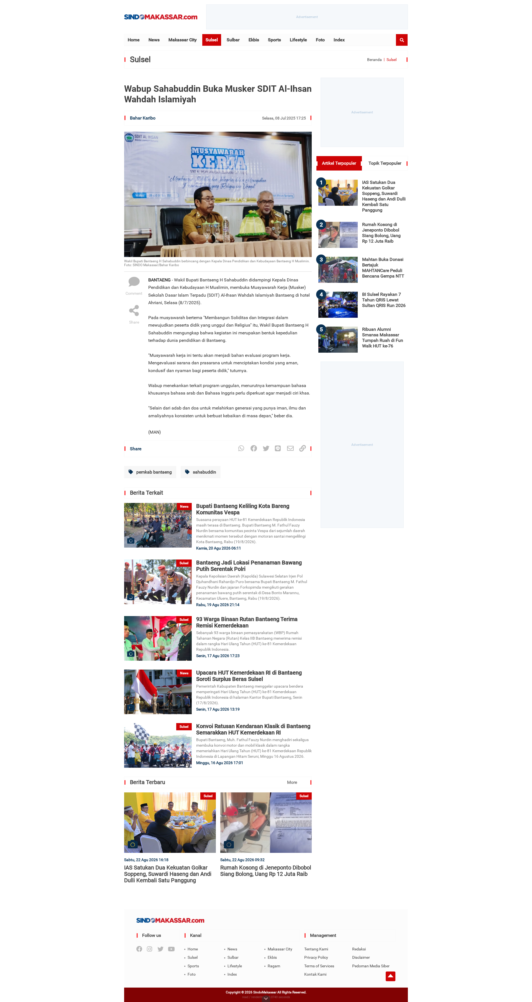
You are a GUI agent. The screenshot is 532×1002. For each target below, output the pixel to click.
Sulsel (212, 39)
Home (134, 39)
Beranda (374, 59)
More (292, 782)
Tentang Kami (316, 949)
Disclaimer (361, 957)
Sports (274, 39)
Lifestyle (298, 39)
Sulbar (233, 39)
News (154, 39)
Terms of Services (319, 966)
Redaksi (359, 949)
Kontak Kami (315, 974)
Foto (320, 39)
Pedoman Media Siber (371, 966)
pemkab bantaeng (153, 472)
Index (339, 39)
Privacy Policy (316, 957)
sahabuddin (204, 472)
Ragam (274, 966)
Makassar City (182, 39)
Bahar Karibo (142, 118)
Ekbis (254, 39)
